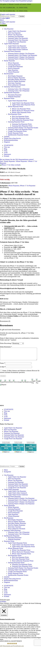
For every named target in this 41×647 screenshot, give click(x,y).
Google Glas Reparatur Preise (17, 131)
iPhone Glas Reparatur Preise (21, 109)
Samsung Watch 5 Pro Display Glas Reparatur (22, 55)
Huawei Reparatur (14, 68)
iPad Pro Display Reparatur (16, 81)
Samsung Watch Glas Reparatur (18, 40)
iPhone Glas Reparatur (15, 35)
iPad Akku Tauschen (14, 83)
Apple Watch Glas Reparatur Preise (23, 103)
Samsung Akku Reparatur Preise (22, 126)
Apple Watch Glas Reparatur (17, 31)
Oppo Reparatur (13, 70)
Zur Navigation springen (8, 1)
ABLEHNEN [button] (17, 607)
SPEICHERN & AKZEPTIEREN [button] (11, 641)
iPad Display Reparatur (15, 76)
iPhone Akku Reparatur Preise (21, 112)
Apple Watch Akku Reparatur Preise (23, 105)
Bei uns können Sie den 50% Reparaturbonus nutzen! (17, 159)
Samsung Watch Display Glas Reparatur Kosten (23, 128)
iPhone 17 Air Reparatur (27, 185)
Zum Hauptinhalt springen (24, 1)
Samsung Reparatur (14, 65)
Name (2, 363)
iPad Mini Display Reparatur (17, 79)
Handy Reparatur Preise (15, 133)
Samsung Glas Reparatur (16, 36)
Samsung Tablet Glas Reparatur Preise (20, 129)
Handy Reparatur (9, 161)
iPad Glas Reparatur (14, 33)
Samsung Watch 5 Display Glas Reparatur (21, 57)
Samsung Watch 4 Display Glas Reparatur (21, 59)
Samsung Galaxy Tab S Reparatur (18, 91)
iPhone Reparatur (13, 63)
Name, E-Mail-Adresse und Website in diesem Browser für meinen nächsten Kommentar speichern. (19, 371)
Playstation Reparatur (14, 95)
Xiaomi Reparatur (13, 72)
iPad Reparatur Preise (14, 114)
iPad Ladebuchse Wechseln (16, 85)
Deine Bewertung (6, 343)
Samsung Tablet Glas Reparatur (18, 38)
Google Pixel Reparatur (15, 66)
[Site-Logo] (7, 14)
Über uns (7, 411)
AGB (5, 416)
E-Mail (3, 367)
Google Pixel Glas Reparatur (17, 42)
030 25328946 (7, 7)
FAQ (5, 415)
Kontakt (6, 420)
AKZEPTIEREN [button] (7, 607)
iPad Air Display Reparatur (16, 78)
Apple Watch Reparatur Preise (17, 101)
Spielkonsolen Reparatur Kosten (18, 135)
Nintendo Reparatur (14, 96)
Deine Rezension (6, 347)
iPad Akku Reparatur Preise (20, 118)
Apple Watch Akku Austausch (17, 48)
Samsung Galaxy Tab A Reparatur (18, 89)
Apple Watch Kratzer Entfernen (18, 49)
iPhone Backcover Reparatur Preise (23, 110)
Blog (5, 413)
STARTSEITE (8, 409)
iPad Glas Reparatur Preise (20, 116)
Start (1, 161)
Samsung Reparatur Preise (16, 122)
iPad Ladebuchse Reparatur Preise (22, 120)
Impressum (7, 418)
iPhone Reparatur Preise (15, 106)
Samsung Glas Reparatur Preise (22, 124)
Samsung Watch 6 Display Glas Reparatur (21, 53)
